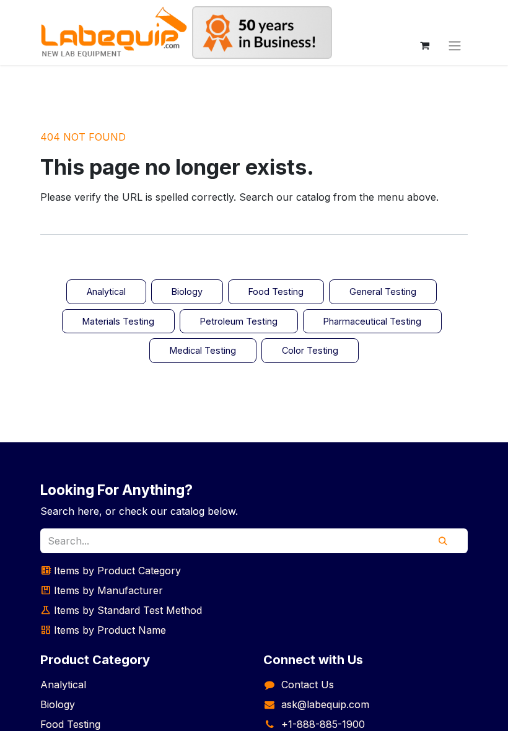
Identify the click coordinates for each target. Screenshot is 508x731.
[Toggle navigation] (455, 45)
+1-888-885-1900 (323, 724)
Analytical (106, 291)
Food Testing (276, 291)
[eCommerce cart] (424, 45)
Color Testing (310, 350)
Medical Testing (203, 350)
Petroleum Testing (239, 321)
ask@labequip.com (325, 704)
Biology (187, 291)
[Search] (443, 540)
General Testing (382, 291)
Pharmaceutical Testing (372, 321)
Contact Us (307, 684)
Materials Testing (118, 321)
